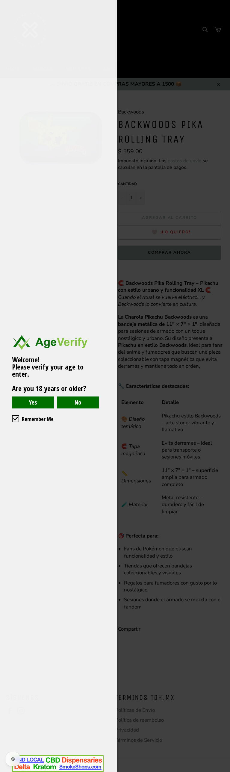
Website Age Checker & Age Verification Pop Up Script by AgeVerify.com (222, 770)
